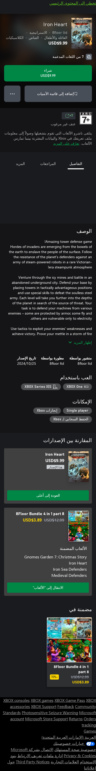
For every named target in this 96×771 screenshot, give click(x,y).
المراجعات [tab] (48, 163)
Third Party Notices (33, 761)
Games (90, 731)
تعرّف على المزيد (66, 143)
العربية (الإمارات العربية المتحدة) (68, 737)
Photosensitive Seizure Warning (50, 712)
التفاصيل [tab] (75, 163)
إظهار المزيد (83, 342)
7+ (71, 116)
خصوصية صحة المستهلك (75, 749)
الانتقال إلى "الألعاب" (48, 587)
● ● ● (12, 93)
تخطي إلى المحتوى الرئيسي (72, 3)
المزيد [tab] (20, 163)
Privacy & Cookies (80, 755)
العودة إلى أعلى (48, 495)
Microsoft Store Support (46, 718)
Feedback (65, 706)
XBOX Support (43, 706)
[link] (69, 652)
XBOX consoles (16, 700)
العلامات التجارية (65, 761)
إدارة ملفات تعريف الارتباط (40, 755)
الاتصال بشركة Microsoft (32, 749)
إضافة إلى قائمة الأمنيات (55, 93)
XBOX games (42, 700)
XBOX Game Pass (70, 700)
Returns (76, 718)
